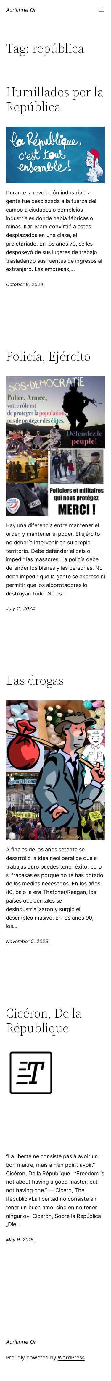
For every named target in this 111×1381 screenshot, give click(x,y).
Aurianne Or (21, 10)
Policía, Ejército (48, 356)
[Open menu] (101, 10)
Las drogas (35, 680)
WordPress (71, 1357)
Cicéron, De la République (44, 1021)
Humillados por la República (55, 99)
